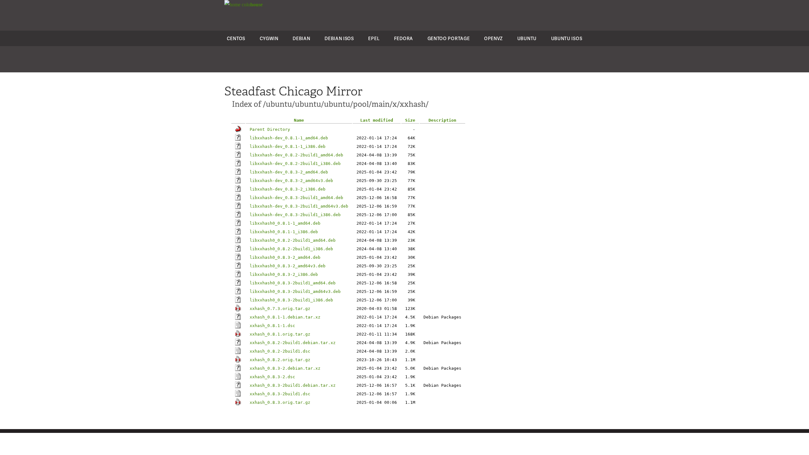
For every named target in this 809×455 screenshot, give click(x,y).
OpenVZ (493, 38)
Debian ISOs (339, 38)
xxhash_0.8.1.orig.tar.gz (280, 334)
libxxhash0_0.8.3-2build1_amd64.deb (293, 283)
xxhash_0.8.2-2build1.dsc (280, 351)
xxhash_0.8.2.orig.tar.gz (280, 359)
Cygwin (269, 38)
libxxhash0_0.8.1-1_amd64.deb (285, 223)
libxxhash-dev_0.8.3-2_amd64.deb (289, 172)
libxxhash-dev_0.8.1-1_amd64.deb (289, 138)
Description (442, 120)
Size (410, 120)
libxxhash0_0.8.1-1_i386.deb (284, 231)
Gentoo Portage (449, 38)
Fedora (403, 38)
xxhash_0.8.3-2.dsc (272, 376)
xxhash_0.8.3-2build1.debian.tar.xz (293, 385)
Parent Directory (270, 129)
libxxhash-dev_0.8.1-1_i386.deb (287, 146)
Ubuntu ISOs (566, 38)
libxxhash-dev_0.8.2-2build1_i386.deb (295, 163)
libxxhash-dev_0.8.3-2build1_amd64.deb (296, 197)
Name (299, 120)
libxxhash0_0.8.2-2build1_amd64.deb (293, 240)
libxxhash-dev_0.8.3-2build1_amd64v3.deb (299, 206)
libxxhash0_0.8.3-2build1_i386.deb (291, 300)
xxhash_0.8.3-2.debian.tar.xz (285, 368)
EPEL (374, 38)
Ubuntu (527, 38)
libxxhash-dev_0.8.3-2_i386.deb (287, 189)
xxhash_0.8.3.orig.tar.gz (280, 402)
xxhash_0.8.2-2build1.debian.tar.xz (293, 342)
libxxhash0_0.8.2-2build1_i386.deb (291, 248)
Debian (301, 38)
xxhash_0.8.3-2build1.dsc (280, 393)
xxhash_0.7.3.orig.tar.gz (280, 308)
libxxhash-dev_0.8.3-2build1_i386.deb (295, 214)
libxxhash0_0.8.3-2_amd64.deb (285, 257)
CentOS (236, 38)
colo (251, 4)
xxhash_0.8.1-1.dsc (272, 325)
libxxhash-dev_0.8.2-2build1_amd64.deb (296, 155)
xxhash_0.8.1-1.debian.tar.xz (285, 317)
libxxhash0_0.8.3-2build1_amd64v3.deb (295, 291)
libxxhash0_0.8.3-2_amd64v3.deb (287, 266)
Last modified (376, 120)
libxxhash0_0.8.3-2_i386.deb (284, 274)
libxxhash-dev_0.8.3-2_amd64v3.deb (291, 180)
